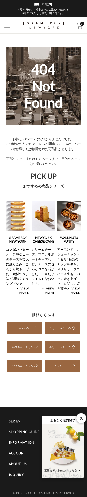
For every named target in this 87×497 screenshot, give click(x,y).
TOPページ (43, 159)
